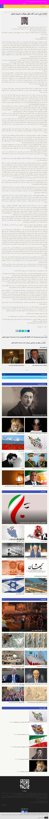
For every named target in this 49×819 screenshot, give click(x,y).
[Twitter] (22, 812)
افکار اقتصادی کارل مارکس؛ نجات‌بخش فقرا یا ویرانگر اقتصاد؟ (37, 558)
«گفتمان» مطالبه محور (20, 541)
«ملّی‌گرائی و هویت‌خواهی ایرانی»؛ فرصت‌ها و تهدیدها (33, 523)
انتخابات (45, 326)
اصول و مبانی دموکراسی (20, 433)
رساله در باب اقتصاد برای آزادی (23, 734)
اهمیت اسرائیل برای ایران (20, 593)
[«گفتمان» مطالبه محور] (13, 532)
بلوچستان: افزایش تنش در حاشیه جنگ (17, 666)
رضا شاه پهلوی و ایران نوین (19, 576)
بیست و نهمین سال (44, 541)
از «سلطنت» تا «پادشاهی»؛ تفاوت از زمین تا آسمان (38, 433)
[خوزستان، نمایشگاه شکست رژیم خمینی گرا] (36, 585)
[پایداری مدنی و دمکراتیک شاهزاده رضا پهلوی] (36, 477)
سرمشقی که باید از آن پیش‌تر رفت (39, 365)
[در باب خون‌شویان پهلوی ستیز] (24, 617)
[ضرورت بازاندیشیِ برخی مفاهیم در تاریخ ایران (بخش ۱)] (36, 640)
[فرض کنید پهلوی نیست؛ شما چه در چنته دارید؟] (13, 694)
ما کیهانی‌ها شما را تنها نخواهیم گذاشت (40, 576)
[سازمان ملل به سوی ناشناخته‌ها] (36, 658)
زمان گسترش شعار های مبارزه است (16, 365)
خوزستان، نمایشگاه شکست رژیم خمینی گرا (40, 593)
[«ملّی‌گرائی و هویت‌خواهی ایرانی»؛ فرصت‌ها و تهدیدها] (24, 509)
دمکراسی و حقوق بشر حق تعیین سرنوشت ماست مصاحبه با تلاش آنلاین (28, 343)
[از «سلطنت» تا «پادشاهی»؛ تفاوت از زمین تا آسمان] (36, 425)
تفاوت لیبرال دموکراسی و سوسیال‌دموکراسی (40, 451)
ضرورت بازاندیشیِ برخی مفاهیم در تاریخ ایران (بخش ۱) (38, 648)
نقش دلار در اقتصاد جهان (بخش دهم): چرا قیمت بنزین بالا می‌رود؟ (36, 684)
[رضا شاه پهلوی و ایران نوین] (13, 567)
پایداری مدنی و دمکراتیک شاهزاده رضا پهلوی (40, 486)
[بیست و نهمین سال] (36, 532)
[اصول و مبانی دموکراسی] (13, 425)
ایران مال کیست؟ (21, 451)
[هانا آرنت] (13, 460)
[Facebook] (26, 812)
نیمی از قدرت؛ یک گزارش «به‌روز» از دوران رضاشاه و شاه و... (37, 702)
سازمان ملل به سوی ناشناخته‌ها (42, 666)
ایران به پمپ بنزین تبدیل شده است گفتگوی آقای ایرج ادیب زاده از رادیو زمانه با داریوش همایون (24, 337)
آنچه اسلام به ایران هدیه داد (39, 415)
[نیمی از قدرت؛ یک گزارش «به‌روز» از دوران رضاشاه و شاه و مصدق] (36, 694)
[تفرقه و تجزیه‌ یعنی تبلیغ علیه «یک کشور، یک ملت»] (13, 550)
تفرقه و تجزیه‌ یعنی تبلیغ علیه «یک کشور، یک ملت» (15, 558)
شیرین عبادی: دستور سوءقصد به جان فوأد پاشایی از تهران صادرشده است (13, 684)
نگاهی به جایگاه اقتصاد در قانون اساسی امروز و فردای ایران (14, 486)
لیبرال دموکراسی (43, 6)
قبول (46, 817)
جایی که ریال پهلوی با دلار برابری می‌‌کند (21, 747)
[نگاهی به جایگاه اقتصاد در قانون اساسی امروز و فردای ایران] (13, 477)
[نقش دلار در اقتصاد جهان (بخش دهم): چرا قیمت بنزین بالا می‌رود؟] (36, 675)
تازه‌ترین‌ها (43, 599)
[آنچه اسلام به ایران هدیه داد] (24, 401)
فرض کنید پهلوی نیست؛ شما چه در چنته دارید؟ (16, 702)
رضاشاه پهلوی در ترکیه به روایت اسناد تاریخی (39, 468)
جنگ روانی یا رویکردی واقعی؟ (19, 648)
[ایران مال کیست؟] (13, 442)
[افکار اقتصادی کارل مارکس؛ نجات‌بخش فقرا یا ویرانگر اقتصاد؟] (36, 550)
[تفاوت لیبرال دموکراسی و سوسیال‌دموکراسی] (36, 442)
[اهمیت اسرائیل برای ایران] (13, 585)
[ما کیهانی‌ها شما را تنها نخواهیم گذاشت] (36, 567)
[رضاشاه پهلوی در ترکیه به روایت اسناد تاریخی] (36, 460)
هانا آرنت (22, 468)
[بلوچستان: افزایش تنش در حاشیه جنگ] (13, 658)
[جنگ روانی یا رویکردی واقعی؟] (13, 640)
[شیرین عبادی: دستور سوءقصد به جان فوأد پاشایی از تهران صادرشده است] (13, 675)
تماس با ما (28, 1)
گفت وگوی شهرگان (40, 326)
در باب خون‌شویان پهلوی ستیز (39, 630)
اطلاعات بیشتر (41, 817)
